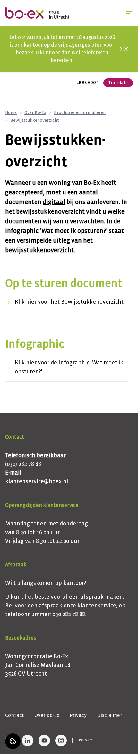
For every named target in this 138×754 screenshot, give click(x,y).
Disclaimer (109, 715)
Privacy (78, 715)
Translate (118, 82)
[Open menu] (129, 14)
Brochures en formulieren (80, 112)
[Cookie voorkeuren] (13, 741)
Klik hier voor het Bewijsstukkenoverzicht (69, 302)
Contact (14, 715)
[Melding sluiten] (126, 49)
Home (11, 112)
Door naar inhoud (26, 9)
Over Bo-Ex (35, 112)
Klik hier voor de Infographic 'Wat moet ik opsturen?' (69, 367)
